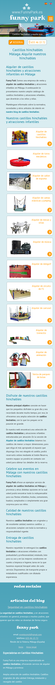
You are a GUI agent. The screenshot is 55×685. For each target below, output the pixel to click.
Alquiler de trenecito (41, 331)
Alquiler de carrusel (41, 307)
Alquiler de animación (41, 353)
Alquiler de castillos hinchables (41, 134)
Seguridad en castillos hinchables (27, 607)
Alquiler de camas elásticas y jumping (41, 199)
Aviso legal (31, 647)
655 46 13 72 (38, 42)
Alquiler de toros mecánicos (41, 155)
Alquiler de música (42, 241)
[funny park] (27, 8)
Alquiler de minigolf (41, 263)
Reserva (18, 42)
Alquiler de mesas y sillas (41, 221)
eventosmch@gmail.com (30, 634)
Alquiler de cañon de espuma (41, 177)
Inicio (20, 647)
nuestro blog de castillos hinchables (22, 111)
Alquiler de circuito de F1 (41, 287)
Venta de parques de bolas (41, 375)
